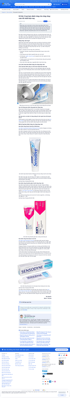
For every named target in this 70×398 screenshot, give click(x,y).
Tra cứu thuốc (31, 356)
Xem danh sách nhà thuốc (61, 349)
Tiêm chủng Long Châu (19, 365)
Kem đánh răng (29, 327)
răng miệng (24, 327)
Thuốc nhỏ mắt (31, 6)
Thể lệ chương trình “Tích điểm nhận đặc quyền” (6, 383)
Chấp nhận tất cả (62, 392)
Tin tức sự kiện (31, 369)
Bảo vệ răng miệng (37, 327)
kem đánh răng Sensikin (28, 190)
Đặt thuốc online (18, 363)
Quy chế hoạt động (5, 360)
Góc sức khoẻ (31, 355)
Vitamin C (54, 6)
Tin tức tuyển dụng (32, 367)
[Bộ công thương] (44, 371)
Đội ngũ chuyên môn (32, 365)
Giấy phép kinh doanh (6, 358)
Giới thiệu (3, 355)
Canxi (11, 6)
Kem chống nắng (25, 6)
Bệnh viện (30, 363)
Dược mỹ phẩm (18, 356)
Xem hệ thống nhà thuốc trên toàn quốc (16, 349)
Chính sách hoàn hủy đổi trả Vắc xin (7, 378)
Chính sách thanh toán (6, 370)
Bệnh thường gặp (32, 362)
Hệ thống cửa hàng (5, 356)
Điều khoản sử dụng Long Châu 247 (6, 386)
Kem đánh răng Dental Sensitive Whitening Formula (29, 128)
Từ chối (62, 395)
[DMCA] (47, 374)
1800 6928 (66, 0)
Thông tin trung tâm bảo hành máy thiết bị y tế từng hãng (7, 381)
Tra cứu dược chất (32, 358)
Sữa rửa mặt (37, 6)
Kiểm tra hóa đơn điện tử (6, 372)
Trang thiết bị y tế (18, 362)
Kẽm (18, 6)
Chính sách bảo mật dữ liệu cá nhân (7, 375)
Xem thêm (25, 309)
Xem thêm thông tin (23, 324)
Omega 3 (15, 6)
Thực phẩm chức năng (19, 355)
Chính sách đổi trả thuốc (6, 365)
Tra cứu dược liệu (32, 360)
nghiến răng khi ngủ (30, 56)
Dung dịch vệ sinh (48, 6)
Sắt (20, 6)
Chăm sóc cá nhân (18, 360)
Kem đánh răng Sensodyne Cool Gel (26, 240)
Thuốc (16, 358)
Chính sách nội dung (5, 363)
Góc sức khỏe (9, 12)
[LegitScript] (47, 376)
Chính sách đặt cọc (5, 362)
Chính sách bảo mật (5, 369)
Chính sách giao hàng (6, 367)
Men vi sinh (42, 6)
